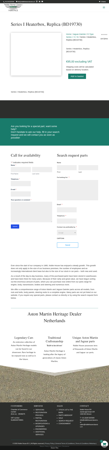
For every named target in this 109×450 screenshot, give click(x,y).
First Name (14, 174)
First (58, 172)
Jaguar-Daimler (79, 34)
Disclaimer (85, 109)
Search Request (82, 127)
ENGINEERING (41, 429)
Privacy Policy (49, 443)
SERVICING (39, 410)
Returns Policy (23, 109)
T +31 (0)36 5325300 (87, 418)
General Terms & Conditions (64, 443)
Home (68, 34)
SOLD (61, 418)
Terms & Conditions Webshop (85, 443)
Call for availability (76, 83)
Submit (15, 226)
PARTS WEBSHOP (65, 415)
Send (67, 245)
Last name (35, 174)
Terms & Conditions (54, 109)
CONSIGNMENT (65, 423)
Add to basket (77, 76)
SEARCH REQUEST (66, 421)
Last (80, 172)
